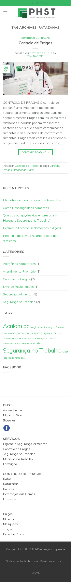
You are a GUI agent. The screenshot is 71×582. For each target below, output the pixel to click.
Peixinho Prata (13, 534)
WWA (36, 573)
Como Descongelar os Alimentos (26, 208)
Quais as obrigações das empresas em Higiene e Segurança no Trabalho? (30, 217)
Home (28, 3)
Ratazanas (19, 169)
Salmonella (35, 343)
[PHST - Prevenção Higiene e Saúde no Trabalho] (38, 13)
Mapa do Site (12, 415)
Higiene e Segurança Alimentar (25, 444)
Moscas (8, 519)
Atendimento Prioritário (19, 271)
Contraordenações (11, 333)
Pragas (7, 169)
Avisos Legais (12, 410)
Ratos (31, 169)
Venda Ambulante (16, 357)
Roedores (25, 343)
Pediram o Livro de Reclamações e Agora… (33, 228)
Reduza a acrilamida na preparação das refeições (30, 238)
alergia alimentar (39, 327)
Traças (7, 529)
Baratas (54, 165)
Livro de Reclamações (18, 287)
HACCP (38, 333)
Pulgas (8, 514)
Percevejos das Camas (19, 494)
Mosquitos (10, 524)
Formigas (9, 499)
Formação (10, 464)
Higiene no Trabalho (52, 333)
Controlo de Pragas (35, 38)
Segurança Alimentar (18, 294)
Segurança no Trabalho (19, 302)
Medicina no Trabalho (18, 459)
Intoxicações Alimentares (15, 338)
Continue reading (36, 152)
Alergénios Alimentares (19, 264)
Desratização (27, 333)
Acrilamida (16, 325)
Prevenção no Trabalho (46, 338)
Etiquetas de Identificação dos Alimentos (32, 200)
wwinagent (35, 56)
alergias (51, 327)
